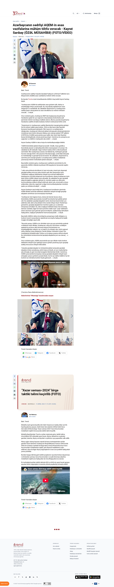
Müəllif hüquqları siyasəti (93, 551)
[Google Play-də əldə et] (94, 577)
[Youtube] (26, 577)
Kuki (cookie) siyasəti (92, 553)
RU (98, 583)
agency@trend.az (18, 565)
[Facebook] (18, 577)
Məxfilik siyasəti (91, 548)
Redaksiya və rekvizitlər (76, 548)
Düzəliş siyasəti (74, 556)
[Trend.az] (19, 13)
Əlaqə (71, 551)
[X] (22, 577)
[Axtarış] (73, 13)
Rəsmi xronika (56, 548)
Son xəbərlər (56, 546)
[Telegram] (29, 577)
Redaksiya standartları (76, 553)
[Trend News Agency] (18, 545)
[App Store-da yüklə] (81, 577)
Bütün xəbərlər (32, 85)
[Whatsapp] (15, 577)
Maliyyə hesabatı (74, 558)
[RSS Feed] (37, 577)
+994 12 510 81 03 (18, 563)
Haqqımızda (73, 546)
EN (92, 583)
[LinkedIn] (33, 577)
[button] (14, 40)
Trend (30, 99)
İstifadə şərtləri (90, 546)
